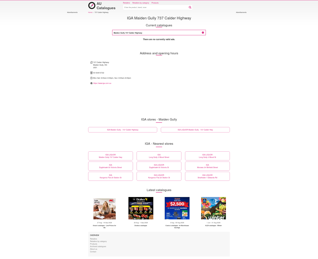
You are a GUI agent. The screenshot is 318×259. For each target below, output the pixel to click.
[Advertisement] (74, 50)
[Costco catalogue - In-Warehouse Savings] (177, 208)
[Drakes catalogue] (140, 208)
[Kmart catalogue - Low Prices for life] (104, 208)
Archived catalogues (98, 246)
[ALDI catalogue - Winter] (213, 208)
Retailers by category (140, 2)
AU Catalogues (106, 5)
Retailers (126, 2)
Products (155, 2)
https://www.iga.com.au (102, 83)
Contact (93, 251)
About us (93, 249)
